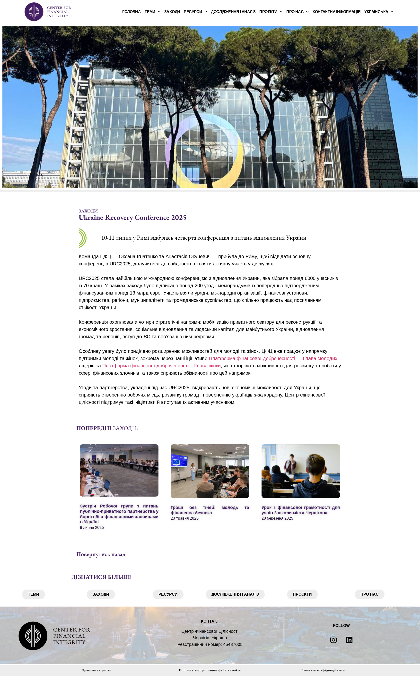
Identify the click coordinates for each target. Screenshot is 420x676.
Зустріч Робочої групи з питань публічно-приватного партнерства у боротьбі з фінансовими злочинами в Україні (119, 514)
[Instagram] (333, 640)
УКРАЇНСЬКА (376, 12)
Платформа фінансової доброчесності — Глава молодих (273, 358)
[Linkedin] (349, 640)
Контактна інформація (336, 12)
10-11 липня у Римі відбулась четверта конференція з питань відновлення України (203, 237)
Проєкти (268, 12)
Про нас (295, 12)
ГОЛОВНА (131, 12)
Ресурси (193, 12)
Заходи (172, 12)
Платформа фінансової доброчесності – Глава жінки (161, 365)
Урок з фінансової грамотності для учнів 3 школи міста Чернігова (301, 510)
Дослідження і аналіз (233, 12)
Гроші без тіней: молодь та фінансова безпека (210, 510)
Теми (150, 12)
